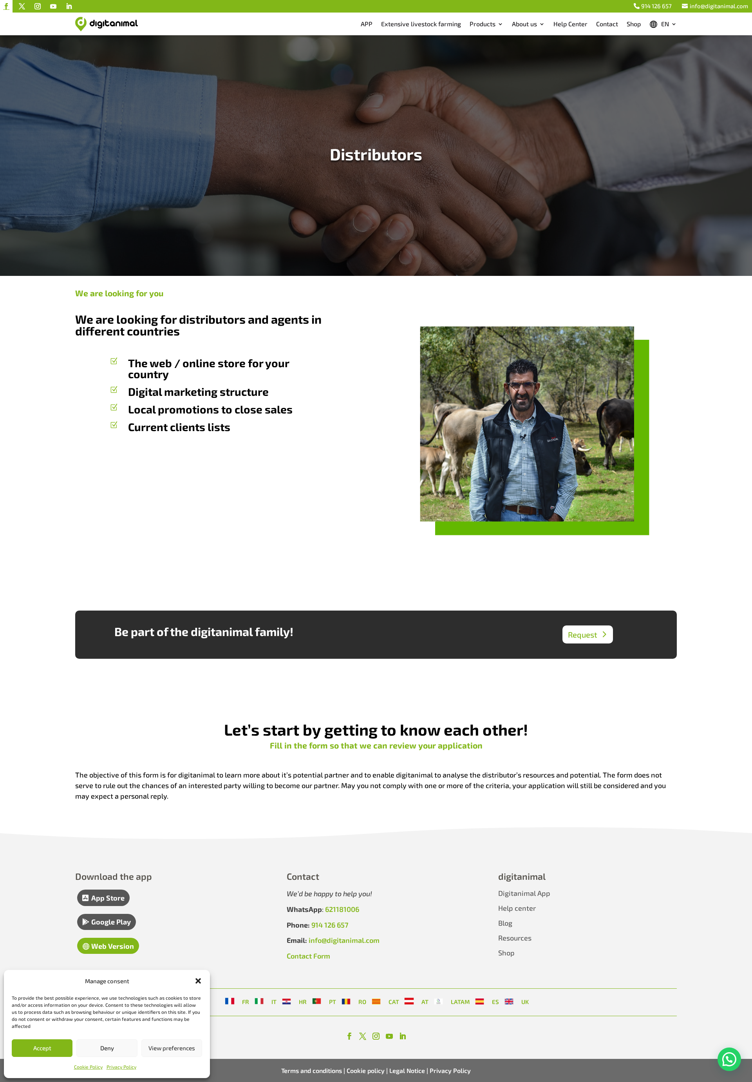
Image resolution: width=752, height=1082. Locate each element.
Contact (607, 23)
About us (524, 23)
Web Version (112, 946)
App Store (108, 898)
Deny (107, 1047)
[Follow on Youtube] (53, 6)
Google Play (111, 921)
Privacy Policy (121, 1066)
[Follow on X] (22, 6)
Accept (42, 1047)
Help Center (570, 23)
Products (482, 23)
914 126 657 (656, 5)
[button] (198, 981)
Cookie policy (365, 1070)
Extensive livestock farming (421, 23)
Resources (514, 937)
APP (366, 23)
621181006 (342, 909)
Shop (634, 23)
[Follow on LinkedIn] (69, 6)
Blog (505, 923)
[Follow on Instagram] (37, 6)
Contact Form (308, 956)
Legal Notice (407, 1070)
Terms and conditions (311, 1070)
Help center (517, 908)
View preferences (171, 1047)
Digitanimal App (524, 893)
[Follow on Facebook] (6, 6)
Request (582, 634)
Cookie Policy (88, 1066)
